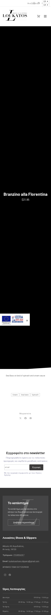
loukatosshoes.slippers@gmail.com (24, 561)
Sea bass (25, 395)
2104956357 (18, 555)
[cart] (38, 16)
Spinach (35, 395)
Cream (15, 395)
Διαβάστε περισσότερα (23, 522)
